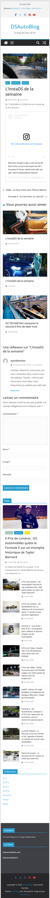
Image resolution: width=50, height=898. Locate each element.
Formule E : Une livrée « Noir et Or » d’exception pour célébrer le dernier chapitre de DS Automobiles (32, 631)
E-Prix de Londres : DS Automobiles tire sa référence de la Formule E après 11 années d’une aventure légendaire (33, 609)
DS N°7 (6, 786)
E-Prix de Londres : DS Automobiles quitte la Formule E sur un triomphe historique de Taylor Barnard (24, 547)
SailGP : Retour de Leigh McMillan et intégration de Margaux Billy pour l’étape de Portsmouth (33, 693)
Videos (5, 804)
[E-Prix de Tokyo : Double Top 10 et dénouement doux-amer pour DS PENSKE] (11, 654)
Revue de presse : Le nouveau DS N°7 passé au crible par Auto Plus (33, 756)
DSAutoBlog (25, 26)
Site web (7, 474)
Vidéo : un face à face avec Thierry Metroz (26, 190)
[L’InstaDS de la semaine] (25, 212)
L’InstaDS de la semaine (19, 238)
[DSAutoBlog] (6, 43)
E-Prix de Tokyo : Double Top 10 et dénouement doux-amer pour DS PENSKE (32, 652)
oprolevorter (18, 360)
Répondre (15, 390)
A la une (9, 533)
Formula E (15, 83)
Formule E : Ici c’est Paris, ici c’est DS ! (26, 196)
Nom (6, 449)
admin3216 (24, 100)
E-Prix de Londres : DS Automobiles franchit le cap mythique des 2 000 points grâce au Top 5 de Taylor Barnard (32, 587)
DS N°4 (6, 782)
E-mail (6, 462)
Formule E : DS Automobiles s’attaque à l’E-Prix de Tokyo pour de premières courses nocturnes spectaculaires (32, 714)
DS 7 (7, 83)
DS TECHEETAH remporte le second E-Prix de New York (21, 324)
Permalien (38, 365)
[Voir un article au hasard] (44, 43)
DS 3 (5, 778)
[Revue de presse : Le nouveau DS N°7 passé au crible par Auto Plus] (11, 757)
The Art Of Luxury (39, 177)
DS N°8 (6, 791)
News (27, 533)
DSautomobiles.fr (10, 857)
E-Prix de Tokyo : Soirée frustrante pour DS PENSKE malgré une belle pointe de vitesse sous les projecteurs (33, 673)
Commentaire (10, 413)
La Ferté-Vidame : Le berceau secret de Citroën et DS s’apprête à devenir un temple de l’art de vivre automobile (33, 736)
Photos (25, 83)
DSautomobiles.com (11, 852)
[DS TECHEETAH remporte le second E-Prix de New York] (25, 297)
